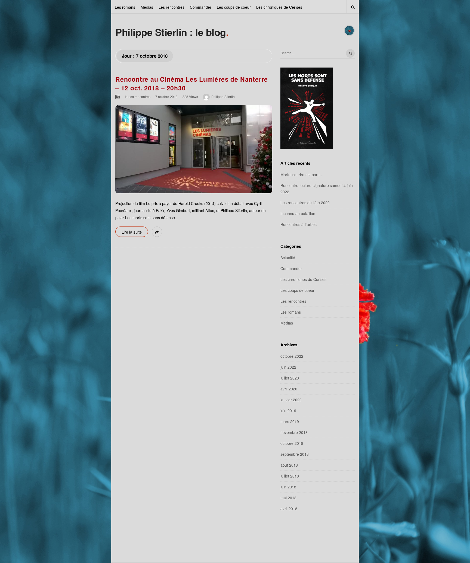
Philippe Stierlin (223, 96)
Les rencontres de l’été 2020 (305, 202)
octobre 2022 (291, 356)
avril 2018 (288, 508)
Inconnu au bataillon (297, 213)
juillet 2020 (289, 378)
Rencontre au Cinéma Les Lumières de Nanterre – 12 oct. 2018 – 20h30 (191, 83)
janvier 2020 (291, 399)
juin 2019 (288, 410)
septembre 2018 (294, 454)
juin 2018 (288, 486)
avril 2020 (288, 388)
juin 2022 (288, 367)
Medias (147, 7)
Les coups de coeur (234, 7)
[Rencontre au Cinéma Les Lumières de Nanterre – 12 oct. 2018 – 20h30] (193, 149)
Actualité (287, 257)
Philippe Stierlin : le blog (170, 32)
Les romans (125, 7)
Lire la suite (132, 232)
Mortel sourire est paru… (301, 174)
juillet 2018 (289, 476)
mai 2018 (288, 497)
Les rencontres (171, 7)
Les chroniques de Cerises (279, 7)
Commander (200, 7)
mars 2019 (289, 421)
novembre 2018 (294, 432)
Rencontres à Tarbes (298, 224)
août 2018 (289, 465)
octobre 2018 (291, 443)
